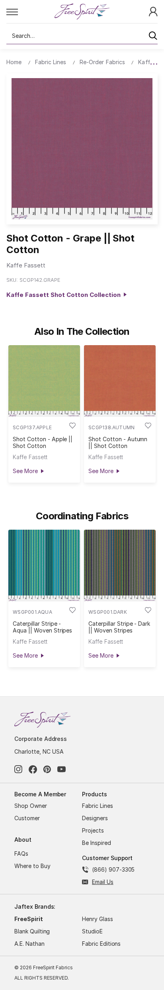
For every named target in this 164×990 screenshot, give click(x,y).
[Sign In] (153, 11)
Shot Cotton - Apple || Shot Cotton (42, 442)
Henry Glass (97, 918)
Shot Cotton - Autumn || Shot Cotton (117, 442)
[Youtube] (61, 769)
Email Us (102, 881)
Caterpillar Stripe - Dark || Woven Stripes (119, 627)
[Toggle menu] (30, 11)
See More (25, 471)
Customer (27, 818)
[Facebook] (33, 769)
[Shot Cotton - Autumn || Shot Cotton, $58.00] (120, 381)
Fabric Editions (101, 943)
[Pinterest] (47, 769)
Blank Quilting (32, 931)
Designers (95, 818)
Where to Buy (32, 865)
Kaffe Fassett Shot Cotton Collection (65, 295)
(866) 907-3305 (113, 869)
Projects (93, 830)
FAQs (21, 853)
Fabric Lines (97, 805)
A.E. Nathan (29, 943)
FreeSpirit (28, 918)
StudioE (92, 931)
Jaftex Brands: (34, 906)
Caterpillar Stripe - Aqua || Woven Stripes (42, 627)
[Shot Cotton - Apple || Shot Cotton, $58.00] (44, 381)
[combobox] (82, 36)
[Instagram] (18, 769)
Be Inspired (96, 842)
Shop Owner (30, 805)
